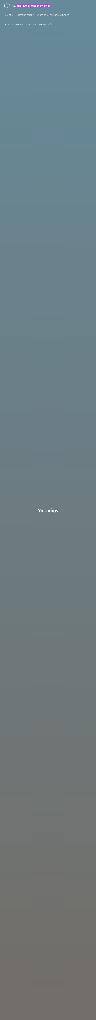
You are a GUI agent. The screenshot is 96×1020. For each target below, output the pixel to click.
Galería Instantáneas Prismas (31, 5)
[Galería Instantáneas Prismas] (7, 6)
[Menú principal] (90, 6)
